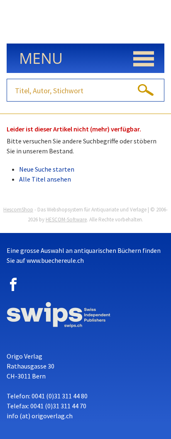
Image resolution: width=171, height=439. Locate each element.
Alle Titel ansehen (45, 179)
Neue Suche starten (46, 169)
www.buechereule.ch (55, 260)
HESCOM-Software (66, 219)
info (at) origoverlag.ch (40, 416)
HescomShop (18, 209)
